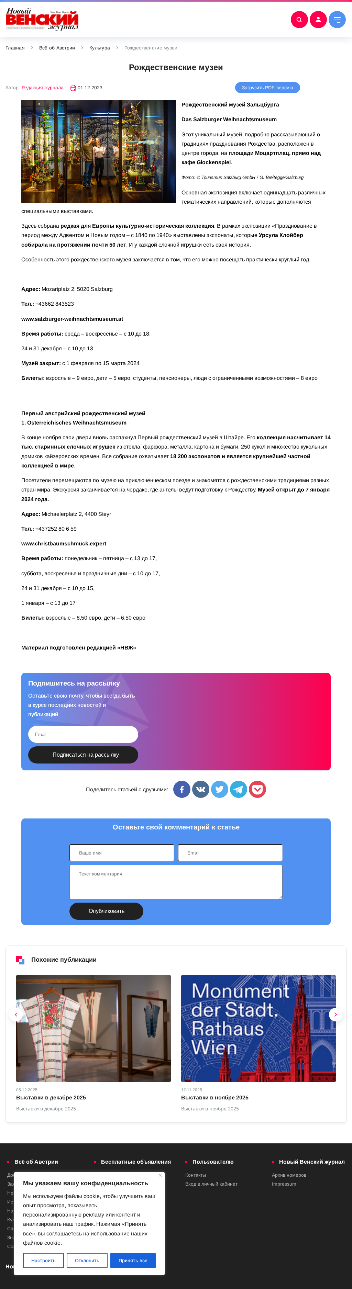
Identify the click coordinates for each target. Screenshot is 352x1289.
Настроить (43, 1260)
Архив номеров (289, 1175)
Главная (15, 47)
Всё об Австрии (57, 47)
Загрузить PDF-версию (267, 87)
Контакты (195, 1175)
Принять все (133, 1260)
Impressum (284, 1184)
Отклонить (87, 1260)
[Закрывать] (160, 1175)
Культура (99, 47)
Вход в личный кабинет (211, 1184)
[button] (16, 1016)
